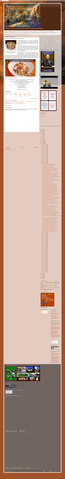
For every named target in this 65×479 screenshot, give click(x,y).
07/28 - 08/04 (44, 240)
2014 (42, 142)
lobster (25, 40)
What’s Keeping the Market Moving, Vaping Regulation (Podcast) (55, 354)
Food (25, 101)
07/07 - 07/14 (44, 244)
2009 (42, 277)
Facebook (19, 84)
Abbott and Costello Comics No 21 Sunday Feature (50, 225)
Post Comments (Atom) (12, 149)
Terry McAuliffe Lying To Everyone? (47, 195)
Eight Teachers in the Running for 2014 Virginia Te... (50, 169)
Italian (33, 101)
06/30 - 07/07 (44, 245)
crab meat (29, 40)
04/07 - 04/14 (44, 260)
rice (28, 42)
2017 (42, 138)
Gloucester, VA (16, 82)
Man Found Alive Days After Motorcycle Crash (49, 199)
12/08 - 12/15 (44, 148)
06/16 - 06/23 (44, 248)
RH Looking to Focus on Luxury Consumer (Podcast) (55, 360)
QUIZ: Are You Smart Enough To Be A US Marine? (48, 283)
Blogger (50, 470)
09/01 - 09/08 (44, 234)
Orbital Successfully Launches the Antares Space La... (50, 190)
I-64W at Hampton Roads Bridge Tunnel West (55, 316)
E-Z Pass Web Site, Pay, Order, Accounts (31, 31)
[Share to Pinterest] (16, 100)
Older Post (36, 147)
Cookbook (11, 101)
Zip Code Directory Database (18, 34)
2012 (42, 273)
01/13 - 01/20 (44, 270)
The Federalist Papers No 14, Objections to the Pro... (50, 230)
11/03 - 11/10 (44, 154)
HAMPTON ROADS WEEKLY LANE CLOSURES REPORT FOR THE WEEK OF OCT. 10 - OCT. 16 (55, 324)
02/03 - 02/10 (44, 268)
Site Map (26, 34)
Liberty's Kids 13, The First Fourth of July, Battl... (49, 227)
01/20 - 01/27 (44, 269)
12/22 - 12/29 (44, 145)
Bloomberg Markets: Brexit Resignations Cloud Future (55, 362)
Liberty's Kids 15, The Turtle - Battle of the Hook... (49, 210)
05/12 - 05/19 (44, 254)
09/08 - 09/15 (44, 233)
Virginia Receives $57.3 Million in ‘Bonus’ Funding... (50, 189)
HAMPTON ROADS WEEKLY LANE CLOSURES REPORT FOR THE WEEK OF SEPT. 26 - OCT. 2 (55, 336)
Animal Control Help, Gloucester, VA (14, 31)
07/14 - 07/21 (44, 243)
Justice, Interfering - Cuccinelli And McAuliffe (49, 205)
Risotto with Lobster (13, 102)
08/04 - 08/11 (44, 239)
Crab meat (21, 101)
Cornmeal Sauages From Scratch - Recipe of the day (21, 95)
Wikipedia (10, 53)
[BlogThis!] (13, 100)
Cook (8, 101)
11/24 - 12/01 (44, 150)
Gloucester (28, 101)
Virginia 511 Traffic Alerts (9, 34)
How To (31, 101)
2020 (42, 134)
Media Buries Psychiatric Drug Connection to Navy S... (50, 193)
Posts (7, 391)
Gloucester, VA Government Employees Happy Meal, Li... (50, 213)
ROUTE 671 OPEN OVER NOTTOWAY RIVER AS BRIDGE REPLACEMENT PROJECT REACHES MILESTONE (55, 332)
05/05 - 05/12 (44, 255)
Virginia (22, 102)
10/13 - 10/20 (44, 158)
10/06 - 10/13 (44, 159)
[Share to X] (14, 100)
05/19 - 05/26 (44, 253)
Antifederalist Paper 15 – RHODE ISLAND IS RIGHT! (50, 203)
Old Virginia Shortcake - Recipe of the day (29, 94)
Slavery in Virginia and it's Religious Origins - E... (49, 184)
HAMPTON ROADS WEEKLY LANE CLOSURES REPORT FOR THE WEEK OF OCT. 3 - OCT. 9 (55, 328)
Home (6, 31)
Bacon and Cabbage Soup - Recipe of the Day (25, 94)
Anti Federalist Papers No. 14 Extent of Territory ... (49, 220)
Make (6, 102)
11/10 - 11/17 (44, 153)
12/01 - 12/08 (44, 149)
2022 (42, 132)
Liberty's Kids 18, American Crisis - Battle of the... (49, 175)
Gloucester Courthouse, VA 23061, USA (18, 103)
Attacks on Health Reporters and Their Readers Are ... (50, 194)
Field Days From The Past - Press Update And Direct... (50, 221)
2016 (42, 139)
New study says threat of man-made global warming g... (50, 168)
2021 (42, 133)
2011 (42, 274)
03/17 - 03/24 (44, 264)
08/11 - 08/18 (44, 238)
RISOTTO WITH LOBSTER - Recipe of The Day (49, 185)
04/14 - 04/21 (44, 259)
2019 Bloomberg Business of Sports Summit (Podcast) (55, 358)
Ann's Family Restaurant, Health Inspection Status (49, 200)
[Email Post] (11, 100)
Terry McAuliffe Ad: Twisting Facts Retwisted (48, 214)
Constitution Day (44, 204)
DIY (23, 101)
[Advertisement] (22, 139)
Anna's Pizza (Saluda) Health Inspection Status (49, 188)
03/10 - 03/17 (44, 265)
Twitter (24, 86)
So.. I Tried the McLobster (7, 94)
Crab (18, 101)
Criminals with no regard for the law (47, 178)
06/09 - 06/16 (44, 249)
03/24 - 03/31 (44, 263)
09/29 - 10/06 (44, 160)
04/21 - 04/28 (44, 258)
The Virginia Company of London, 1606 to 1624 (49, 231)
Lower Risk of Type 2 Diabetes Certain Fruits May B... (50, 217)
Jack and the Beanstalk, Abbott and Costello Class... (50, 222)
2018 (42, 137)
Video (19, 102)
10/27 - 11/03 (44, 155)
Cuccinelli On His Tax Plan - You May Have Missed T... (50, 179)
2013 (42, 143)
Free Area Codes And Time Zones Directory (46, 31)
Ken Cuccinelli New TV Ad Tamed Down (48, 165)
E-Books (22, 31)
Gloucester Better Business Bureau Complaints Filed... (50, 173)
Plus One (26, 84)
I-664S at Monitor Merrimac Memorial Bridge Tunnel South (55, 314)
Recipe (8, 102)
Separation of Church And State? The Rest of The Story (14, 468)
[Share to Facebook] (15, 100)
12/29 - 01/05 (44, 144)
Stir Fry (17, 102)
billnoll (44, 470)
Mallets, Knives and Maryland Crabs (16, 94)
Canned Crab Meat (11, 94)
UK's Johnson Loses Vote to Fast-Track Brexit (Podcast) (55, 356)
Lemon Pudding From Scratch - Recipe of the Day (49, 170)
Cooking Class (15, 101)
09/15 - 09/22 (44, 163)
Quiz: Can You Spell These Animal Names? (47, 285)
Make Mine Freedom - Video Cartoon (47, 183)
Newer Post (7, 147)
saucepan (26, 53)
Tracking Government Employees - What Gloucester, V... (50, 198)
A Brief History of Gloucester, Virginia (11, 431)
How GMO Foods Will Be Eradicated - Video (48, 164)
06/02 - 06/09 (44, 250)
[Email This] (12, 100)
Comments (43, 312)
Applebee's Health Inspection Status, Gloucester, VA (50, 174)
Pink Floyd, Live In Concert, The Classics (48, 226)
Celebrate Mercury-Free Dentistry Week (48, 208)
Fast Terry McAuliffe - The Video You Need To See (49, 180)
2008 (42, 278)
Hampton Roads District (54, 326)
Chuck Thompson (22, 431)
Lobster (36, 101)
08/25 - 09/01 (44, 235)
